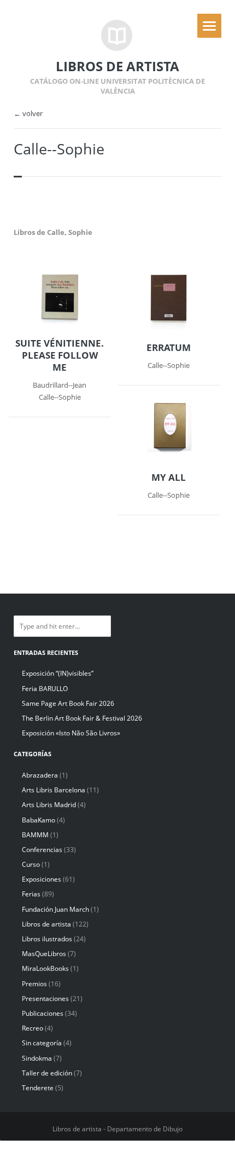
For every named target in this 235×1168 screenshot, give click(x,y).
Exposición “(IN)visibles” (57, 673)
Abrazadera (40, 775)
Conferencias (42, 849)
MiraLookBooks (45, 968)
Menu (209, 26)
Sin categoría (42, 1043)
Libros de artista (46, 924)
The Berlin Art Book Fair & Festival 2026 (82, 718)
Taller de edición (47, 1073)
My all (168, 477)
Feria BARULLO (45, 688)
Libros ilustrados (47, 938)
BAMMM (35, 834)
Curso (31, 864)
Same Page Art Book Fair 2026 (68, 703)
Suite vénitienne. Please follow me (59, 355)
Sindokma (37, 1058)
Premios (34, 983)
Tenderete (38, 1087)
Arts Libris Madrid (49, 804)
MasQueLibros (44, 953)
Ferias (31, 894)
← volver (28, 113)
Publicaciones (42, 1013)
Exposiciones (41, 879)
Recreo (32, 1028)
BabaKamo (38, 820)
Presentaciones (45, 998)
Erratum (168, 348)
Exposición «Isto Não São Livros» (71, 733)
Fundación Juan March (55, 909)
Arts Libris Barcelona (53, 790)
